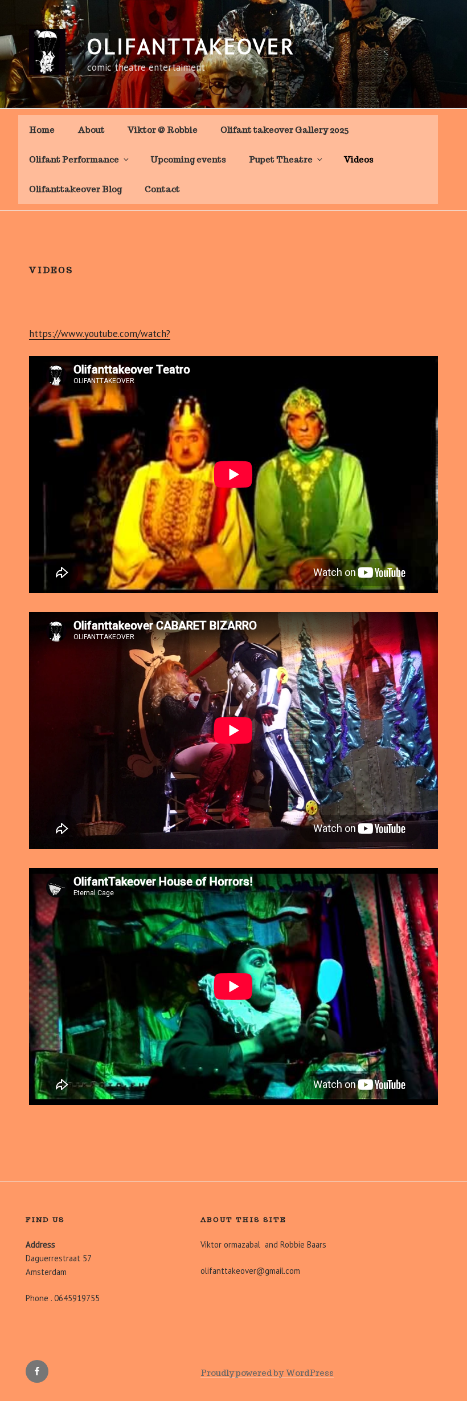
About (91, 129)
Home (42, 129)
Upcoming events (188, 159)
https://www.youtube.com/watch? (99, 333)
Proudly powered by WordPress (267, 1372)
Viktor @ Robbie (163, 129)
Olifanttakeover (191, 46)
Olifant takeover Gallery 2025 (284, 129)
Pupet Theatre (281, 159)
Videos (359, 159)
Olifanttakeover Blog (75, 189)
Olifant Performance (74, 159)
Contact (162, 189)
